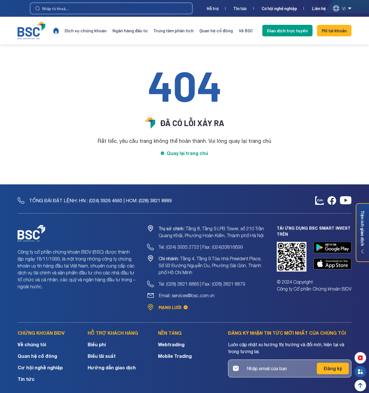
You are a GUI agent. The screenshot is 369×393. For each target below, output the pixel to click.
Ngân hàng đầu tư (130, 30)
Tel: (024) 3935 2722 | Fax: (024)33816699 (201, 247)
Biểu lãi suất (102, 356)
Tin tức (240, 8)
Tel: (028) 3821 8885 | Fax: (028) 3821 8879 (202, 284)
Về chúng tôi (32, 344)
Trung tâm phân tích (173, 30)
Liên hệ (319, 8)
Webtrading (171, 344)
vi (344, 8)
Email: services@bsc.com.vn (186, 295)
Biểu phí (97, 344)
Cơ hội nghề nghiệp (279, 8)
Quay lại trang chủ (187, 153)
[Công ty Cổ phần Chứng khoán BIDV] (31, 30)
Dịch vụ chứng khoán (86, 30)
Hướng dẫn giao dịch (112, 367)
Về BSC (246, 30)
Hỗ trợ (213, 8)
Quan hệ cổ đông (216, 30)
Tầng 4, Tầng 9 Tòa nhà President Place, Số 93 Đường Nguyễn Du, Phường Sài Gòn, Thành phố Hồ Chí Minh (210, 265)
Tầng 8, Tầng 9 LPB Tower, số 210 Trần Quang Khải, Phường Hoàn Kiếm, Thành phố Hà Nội (211, 232)
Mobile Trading (175, 356)
